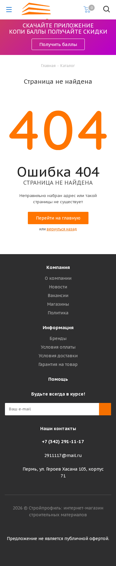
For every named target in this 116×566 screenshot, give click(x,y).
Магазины (58, 304)
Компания (58, 267)
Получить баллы (58, 44)
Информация (58, 327)
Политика (58, 313)
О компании (58, 278)
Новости (58, 287)
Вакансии (58, 295)
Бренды (58, 338)
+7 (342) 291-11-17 (63, 441)
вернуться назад (62, 229)
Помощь (58, 379)
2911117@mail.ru (63, 455)
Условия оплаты (58, 347)
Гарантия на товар (58, 364)
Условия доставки (58, 355)
